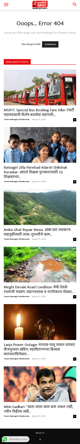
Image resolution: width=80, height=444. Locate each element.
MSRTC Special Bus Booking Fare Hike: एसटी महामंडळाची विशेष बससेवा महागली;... (39, 112)
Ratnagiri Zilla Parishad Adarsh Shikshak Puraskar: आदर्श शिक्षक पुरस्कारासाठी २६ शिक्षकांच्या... (35, 172)
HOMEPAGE (50, 44)
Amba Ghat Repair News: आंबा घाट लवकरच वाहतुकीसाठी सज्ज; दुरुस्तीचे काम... (37, 232)
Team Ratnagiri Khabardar (17, 119)
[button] (6, 5)
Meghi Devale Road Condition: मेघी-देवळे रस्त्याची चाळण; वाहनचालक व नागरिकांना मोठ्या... (39, 289)
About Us (40, 433)
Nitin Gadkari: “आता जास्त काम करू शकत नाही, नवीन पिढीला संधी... (38, 409)
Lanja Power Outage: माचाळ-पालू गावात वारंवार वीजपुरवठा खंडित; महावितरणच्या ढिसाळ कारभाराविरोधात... (39, 349)
